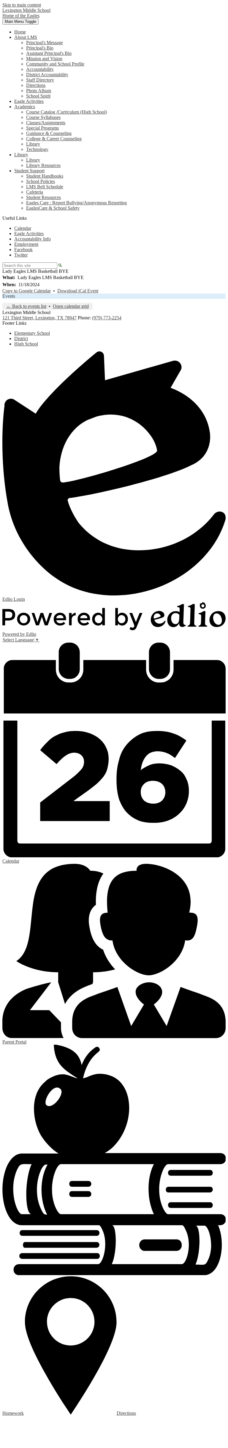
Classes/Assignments (45, 122)
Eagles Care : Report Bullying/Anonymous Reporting (76, 202)
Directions (35, 85)
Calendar (22, 228)
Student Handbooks (44, 176)
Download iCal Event (77, 290)
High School (26, 343)
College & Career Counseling (54, 138)
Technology (37, 149)
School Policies (40, 181)
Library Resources (43, 165)
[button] (25, 37)
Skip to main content (21, 4)
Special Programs (42, 127)
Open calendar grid (71, 306)
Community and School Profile (55, 63)
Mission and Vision (44, 58)
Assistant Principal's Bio (49, 53)
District (21, 338)
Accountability (40, 69)
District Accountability (47, 74)
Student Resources (43, 197)
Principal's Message (44, 42)
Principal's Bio (39, 47)
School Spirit (38, 95)
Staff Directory (40, 79)
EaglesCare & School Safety (53, 208)
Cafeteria (34, 192)
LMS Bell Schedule (44, 186)
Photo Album (38, 90)
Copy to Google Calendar (26, 290)
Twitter (21, 254)
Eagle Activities (29, 233)
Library (33, 143)
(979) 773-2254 (106, 317)
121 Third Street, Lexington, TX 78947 (39, 317)
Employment (26, 244)
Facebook (23, 249)
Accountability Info (32, 238)
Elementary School (32, 333)
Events (8, 296)
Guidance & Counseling (49, 133)
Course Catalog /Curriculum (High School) (66, 111)
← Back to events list (26, 306)
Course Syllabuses (43, 117)
